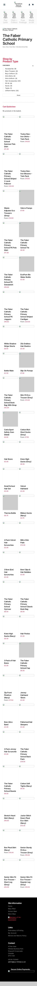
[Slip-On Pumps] (26, 360)
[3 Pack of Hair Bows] (10, 650)
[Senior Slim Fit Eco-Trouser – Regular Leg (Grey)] (26, 866)
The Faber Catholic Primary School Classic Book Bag (26, 604)
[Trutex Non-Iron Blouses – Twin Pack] (26, 160)
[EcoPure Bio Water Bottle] (26, 264)
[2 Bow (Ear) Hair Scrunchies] (10, 558)
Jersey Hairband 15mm (24, 695)
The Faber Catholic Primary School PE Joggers (8, 314)
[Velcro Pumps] (26, 197)
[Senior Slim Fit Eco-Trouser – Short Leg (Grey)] (10, 866)
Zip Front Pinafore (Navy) (8, 695)
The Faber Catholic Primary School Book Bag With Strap (10, 400)
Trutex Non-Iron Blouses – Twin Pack (26, 173)
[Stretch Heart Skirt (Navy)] (10, 805)
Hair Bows (8, 459)
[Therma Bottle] (10, 502)
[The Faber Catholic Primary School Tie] (26, 229)
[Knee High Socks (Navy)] (10, 623)
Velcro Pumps (26, 208)
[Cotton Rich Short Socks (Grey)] (26, 419)
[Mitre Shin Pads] (26, 529)
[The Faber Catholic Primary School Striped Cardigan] (26, 298)
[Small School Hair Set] (10, 475)
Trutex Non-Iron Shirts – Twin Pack (25, 136)
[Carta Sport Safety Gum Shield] (10, 419)
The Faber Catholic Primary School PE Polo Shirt (10, 245)
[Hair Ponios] (26, 623)
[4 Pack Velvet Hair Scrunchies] (10, 529)
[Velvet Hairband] (26, 475)
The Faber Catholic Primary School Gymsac (8, 604)
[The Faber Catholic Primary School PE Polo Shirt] (10, 229)
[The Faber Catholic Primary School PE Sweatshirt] (10, 264)
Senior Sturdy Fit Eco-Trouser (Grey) (26, 850)
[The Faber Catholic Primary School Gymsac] (10, 588)
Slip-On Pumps (26, 371)
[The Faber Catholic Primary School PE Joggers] (10, 298)
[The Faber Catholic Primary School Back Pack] (26, 738)
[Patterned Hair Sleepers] (26, 711)
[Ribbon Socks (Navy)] (26, 502)
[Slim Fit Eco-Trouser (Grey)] (26, 384)
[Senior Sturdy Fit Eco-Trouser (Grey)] (26, 837)
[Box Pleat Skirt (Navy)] (10, 837)
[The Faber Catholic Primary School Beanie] (10, 773)
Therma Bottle (10, 513)
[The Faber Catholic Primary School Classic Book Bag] (26, 588)
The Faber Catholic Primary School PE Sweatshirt (8, 280)
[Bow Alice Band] (10, 711)
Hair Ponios (25, 634)
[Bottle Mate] (10, 360)
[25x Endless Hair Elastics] (26, 333)
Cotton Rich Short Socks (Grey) (25, 432)
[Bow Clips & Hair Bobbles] (26, 558)
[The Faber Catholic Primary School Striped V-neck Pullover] (10, 160)
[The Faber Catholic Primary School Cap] (26, 650)
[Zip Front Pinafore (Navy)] (10, 682)
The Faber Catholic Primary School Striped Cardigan (26, 314)
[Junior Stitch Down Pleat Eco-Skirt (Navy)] (26, 805)
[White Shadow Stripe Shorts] (10, 333)
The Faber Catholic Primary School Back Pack (25, 754)
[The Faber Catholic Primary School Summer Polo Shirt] (10, 123)
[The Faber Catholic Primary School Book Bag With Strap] (10, 384)
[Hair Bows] (10, 448)
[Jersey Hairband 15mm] (26, 682)
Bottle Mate (9, 371)
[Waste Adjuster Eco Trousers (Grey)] (10, 197)
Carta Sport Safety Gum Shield (9, 432)
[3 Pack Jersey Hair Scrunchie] (10, 738)
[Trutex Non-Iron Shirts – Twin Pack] (26, 123)
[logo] (18, 2)
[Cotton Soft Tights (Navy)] (26, 773)
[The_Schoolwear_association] (15, 917)
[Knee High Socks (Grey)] (26, 448)
